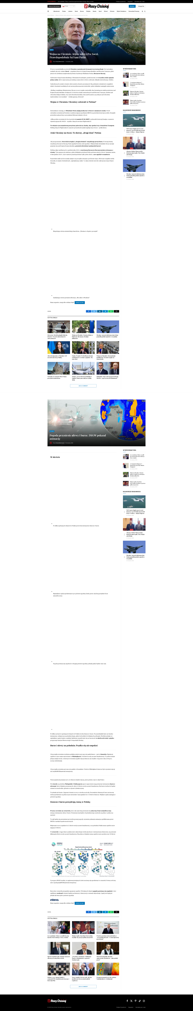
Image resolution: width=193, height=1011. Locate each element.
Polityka (88, 11)
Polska (64, 11)
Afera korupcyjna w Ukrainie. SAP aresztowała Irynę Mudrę (57, 356)
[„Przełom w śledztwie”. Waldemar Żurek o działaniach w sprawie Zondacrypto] (83, 948)
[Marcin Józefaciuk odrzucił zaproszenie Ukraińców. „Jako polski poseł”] (108, 948)
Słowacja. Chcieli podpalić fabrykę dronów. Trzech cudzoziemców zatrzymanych (57, 336)
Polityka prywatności (121, 1)
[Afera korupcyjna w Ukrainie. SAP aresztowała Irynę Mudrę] (58, 347)
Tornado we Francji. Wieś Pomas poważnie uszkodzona (57, 377)
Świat (76, 11)
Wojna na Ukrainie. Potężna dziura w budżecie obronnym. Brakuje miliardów (82, 336)
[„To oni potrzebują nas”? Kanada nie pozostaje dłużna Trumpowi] (126, 84)
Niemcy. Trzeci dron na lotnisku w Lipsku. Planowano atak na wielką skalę (82, 378)
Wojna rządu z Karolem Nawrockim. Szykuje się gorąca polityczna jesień (137, 102)
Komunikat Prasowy (134, 11)
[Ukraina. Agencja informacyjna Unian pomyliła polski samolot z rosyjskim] (108, 326)
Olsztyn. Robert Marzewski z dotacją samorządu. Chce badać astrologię (135, 153)
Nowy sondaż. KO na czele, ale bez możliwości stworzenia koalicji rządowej (82, 979)
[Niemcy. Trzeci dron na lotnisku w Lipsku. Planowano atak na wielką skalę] (83, 368)
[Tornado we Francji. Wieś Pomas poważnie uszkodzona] (58, 368)
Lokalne (70, 11)
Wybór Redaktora (121, 11)
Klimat (106, 11)
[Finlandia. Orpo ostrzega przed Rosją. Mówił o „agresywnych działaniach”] (108, 368)
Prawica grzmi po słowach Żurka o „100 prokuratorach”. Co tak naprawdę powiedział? (108, 937)
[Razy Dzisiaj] (96, 6)
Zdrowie (112, 11)
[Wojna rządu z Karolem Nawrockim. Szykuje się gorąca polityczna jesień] (126, 102)
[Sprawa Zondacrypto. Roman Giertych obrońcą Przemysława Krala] (58, 948)
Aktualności (56, 11)
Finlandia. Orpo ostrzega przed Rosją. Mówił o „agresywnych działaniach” (107, 377)
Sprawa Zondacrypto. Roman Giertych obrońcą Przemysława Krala (58, 957)
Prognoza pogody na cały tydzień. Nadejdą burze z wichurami (106, 978)
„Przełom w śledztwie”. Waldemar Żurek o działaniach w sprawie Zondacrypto (81, 958)
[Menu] (48, 11)
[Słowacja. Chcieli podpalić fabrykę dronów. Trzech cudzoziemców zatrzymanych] (58, 326)
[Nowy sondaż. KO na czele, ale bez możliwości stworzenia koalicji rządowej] (83, 969)
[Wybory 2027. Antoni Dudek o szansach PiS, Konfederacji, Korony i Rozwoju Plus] (58, 969)
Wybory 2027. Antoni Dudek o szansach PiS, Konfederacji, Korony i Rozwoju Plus (58, 979)
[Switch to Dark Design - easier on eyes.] (145, 11)
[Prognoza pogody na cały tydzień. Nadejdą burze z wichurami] (108, 969)
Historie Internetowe (54, 6)
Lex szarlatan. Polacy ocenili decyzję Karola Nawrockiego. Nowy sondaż (137, 75)
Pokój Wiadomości (60, 61)
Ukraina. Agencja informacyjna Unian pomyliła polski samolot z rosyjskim (107, 336)
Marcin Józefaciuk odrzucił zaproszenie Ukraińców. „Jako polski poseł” (107, 958)
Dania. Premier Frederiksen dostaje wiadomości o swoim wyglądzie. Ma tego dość (82, 357)
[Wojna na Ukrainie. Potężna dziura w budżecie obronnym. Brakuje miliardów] (83, 326)
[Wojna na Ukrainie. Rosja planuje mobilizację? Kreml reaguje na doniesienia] (108, 347)
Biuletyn (132, 6)
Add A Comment (83, 385)
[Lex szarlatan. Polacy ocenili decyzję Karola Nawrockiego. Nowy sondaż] (126, 75)
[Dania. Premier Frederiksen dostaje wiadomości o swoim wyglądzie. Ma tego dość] (83, 347)
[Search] (142, 11)
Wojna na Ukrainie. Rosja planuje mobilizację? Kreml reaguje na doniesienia (106, 357)
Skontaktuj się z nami (140, 1)
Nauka (94, 11)
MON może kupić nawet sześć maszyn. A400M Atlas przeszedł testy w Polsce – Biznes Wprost (135, 130)
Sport (100, 11)
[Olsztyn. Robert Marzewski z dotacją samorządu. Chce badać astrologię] (134, 143)
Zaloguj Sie (141, 6)
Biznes (82, 11)
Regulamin (130, 1)
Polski (66, 6)
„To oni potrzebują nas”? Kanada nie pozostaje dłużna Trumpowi (74, 1)
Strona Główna (50, 15)
